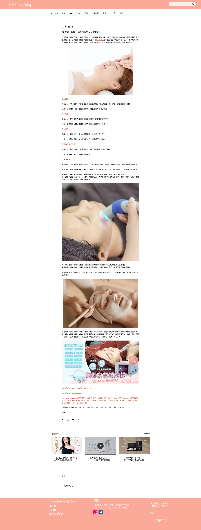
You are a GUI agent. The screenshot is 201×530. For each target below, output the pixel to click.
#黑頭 (97, 407)
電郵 (152, 513)
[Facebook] (101, 512)
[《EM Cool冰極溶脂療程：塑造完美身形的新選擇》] (66, 445)
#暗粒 (109, 407)
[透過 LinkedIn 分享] (73, 420)
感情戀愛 (95, 13)
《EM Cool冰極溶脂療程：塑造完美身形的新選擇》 (65, 459)
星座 (86, 13)
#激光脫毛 (98, 505)
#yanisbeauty (66, 407)
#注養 (115, 407)
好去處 (112, 13)
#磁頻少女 (121, 407)
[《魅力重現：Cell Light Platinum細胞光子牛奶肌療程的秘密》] (100, 446)
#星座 (118, 505)
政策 (53, 510)
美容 (63, 13)
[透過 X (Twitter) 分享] (68, 420)
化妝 (78, 13)
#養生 (112, 505)
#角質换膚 (103, 407)
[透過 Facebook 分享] (63, 420)
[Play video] (100, 362)
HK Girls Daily (19, 4)
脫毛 (121, 13)
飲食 (71, 13)
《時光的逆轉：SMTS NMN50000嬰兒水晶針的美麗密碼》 (134, 459)
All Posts (54, 13)
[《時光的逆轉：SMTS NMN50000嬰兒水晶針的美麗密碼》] (134, 445)
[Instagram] (95, 512)
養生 (104, 13)
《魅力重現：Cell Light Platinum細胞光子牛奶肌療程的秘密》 (100, 459)
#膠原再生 (82, 407)
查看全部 (147, 433)
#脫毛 (106, 505)
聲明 (53, 506)
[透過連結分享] (78, 420)
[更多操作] (138, 27)
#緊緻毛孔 (90, 407)
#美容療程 (74, 407)
